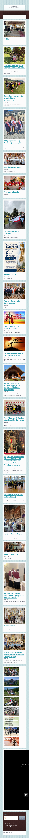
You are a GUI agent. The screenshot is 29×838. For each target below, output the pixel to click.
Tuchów (6, 39)
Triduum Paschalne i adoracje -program (11, 327)
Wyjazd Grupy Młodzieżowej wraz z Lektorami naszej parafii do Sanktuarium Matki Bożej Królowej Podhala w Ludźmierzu (14, 461)
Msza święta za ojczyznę (12, 167)
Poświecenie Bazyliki (11, 192)
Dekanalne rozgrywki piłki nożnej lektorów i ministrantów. (13, 98)
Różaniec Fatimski (10, 274)
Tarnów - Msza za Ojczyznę (13, 534)
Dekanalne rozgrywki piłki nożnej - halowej (13, 496)
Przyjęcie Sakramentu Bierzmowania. (12, 302)
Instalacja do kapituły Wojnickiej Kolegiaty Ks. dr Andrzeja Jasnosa (14, 595)
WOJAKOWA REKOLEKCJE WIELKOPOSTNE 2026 (13, 354)
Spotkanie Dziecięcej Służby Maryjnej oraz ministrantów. (14, 67)
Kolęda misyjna (9, 626)
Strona (5, 17)
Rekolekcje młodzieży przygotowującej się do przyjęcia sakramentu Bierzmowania (12, 386)
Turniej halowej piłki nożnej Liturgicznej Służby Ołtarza (14, 419)
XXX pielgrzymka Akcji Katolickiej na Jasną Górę (13, 142)
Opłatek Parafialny (11, 554)
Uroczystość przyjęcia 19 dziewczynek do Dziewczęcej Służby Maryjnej (14, 654)
